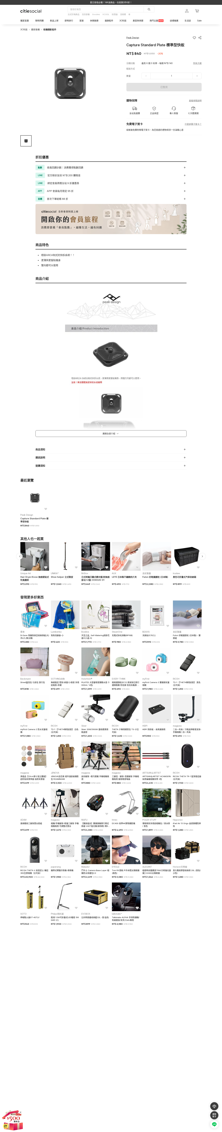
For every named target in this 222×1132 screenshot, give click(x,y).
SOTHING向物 (58, 678)
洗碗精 (123, 14)
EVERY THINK (118, 678)
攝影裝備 (35, 29)
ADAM (23, 819)
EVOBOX (85, 913)
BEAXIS (146, 631)
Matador (85, 866)
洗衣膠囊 (86, 14)
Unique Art (25, 573)
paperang (56, 866)
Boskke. (85, 631)
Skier (84, 725)
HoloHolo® (86, 678)
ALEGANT (147, 866)
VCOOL (105, 14)
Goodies (96, 14)
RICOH (176, 678)
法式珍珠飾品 (73, 14)
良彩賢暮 (146, 573)
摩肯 (22, 631)
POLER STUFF (149, 819)
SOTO (23, 913)
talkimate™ (117, 913)
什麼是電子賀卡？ (193, 124)
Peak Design (26, 515)
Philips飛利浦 (57, 913)
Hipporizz (178, 819)
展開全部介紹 (109, 433)
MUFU (84, 819)
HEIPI (144, 725)
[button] (26, 140)
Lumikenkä (56, 631)
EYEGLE (115, 866)
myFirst (145, 678)
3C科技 (23, 29)
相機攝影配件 (49, 29)
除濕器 (115, 14)
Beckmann (25, 678)
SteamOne (117, 631)
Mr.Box (84, 573)
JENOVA (55, 772)
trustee (176, 573)
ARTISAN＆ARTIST (151, 772)
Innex (114, 819)
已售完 (164, 87)
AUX (114, 573)
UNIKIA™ (55, 573)
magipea (177, 725)
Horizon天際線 (180, 866)
